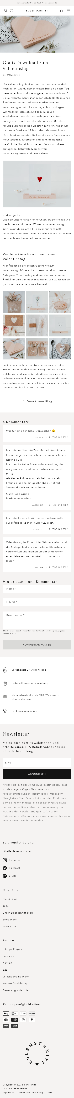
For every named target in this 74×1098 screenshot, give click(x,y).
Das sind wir (10, 899)
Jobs (6, 905)
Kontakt (7, 962)
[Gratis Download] (37, 184)
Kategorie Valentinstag (17, 274)
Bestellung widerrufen (16, 990)
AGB (50, 1092)
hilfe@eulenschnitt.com (17, 851)
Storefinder (10, 919)
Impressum (8, 1092)
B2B (5, 969)
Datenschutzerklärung (31, 1092)
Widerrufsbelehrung (15, 983)
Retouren (8, 956)
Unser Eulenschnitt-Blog (18, 912)
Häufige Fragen (12, 949)
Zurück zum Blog (39, 401)
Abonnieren (37, 774)
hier (32, 219)
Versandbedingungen (16, 976)
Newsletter (9, 926)
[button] (62, 10)
